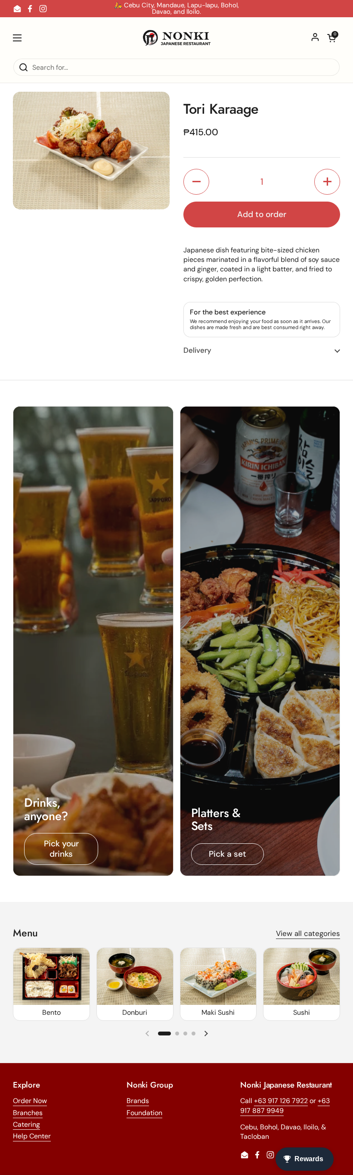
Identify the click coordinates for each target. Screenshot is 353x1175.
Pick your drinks (61, 848)
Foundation (144, 1112)
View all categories (308, 933)
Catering (26, 1124)
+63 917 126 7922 (281, 1100)
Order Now (30, 1100)
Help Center (32, 1136)
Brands (138, 1100)
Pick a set (227, 854)
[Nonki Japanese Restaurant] (176, 38)
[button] (331, 38)
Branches (28, 1112)
